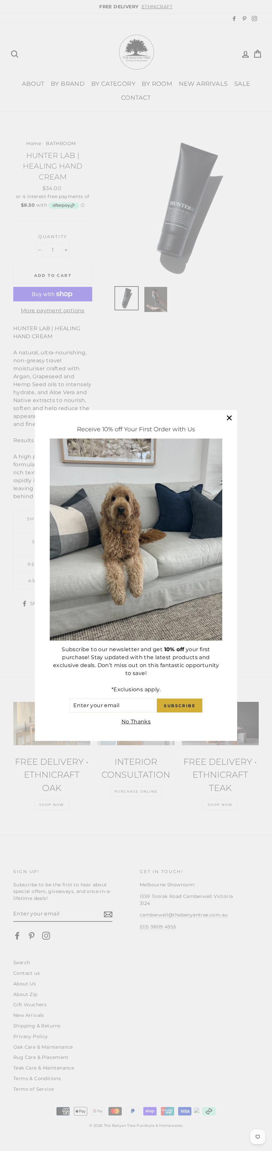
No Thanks (136, 721)
